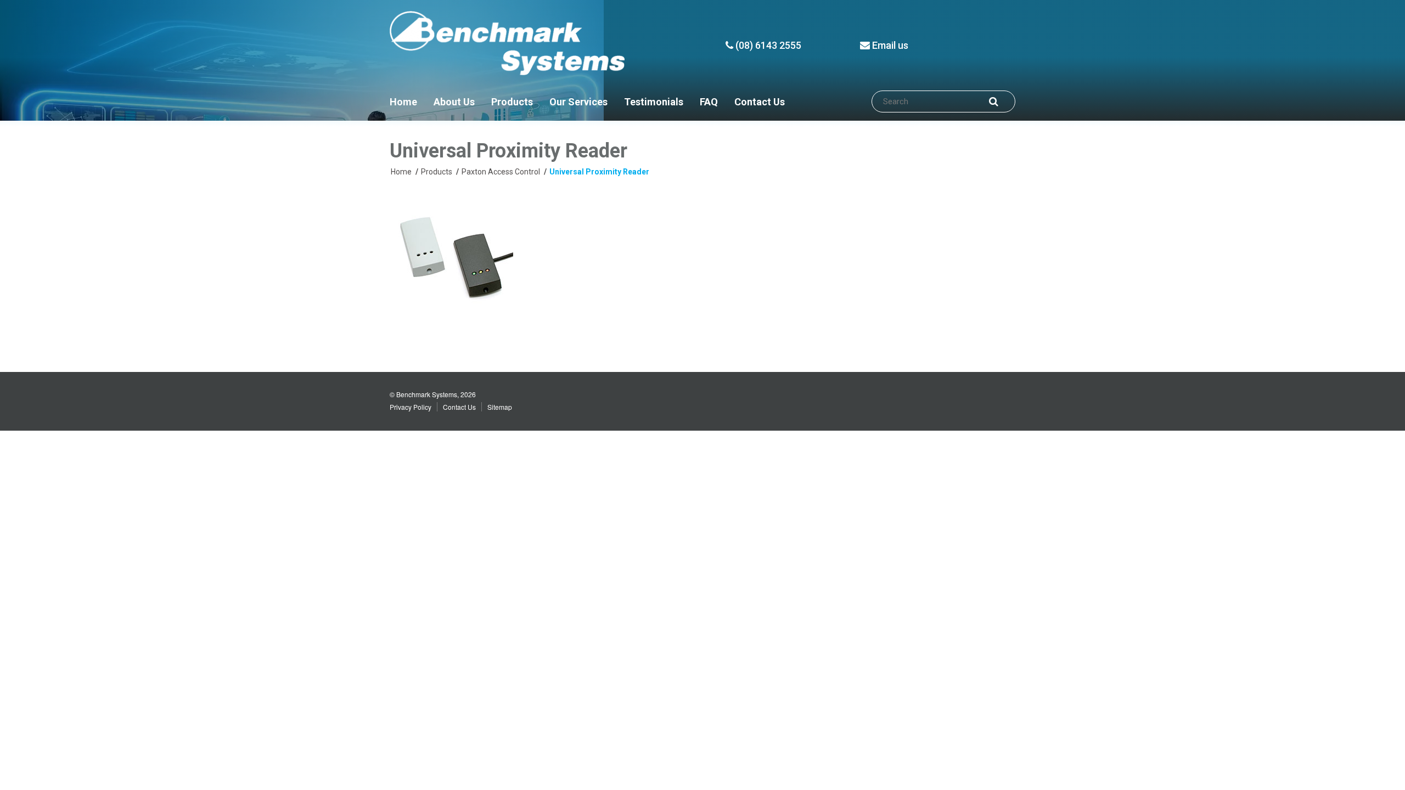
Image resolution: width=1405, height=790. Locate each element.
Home (403, 102)
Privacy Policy (410, 406)
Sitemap (499, 406)
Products (512, 102)
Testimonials (653, 102)
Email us (889, 45)
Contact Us (759, 102)
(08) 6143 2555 (767, 45)
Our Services (578, 102)
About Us (454, 102)
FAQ (709, 102)
